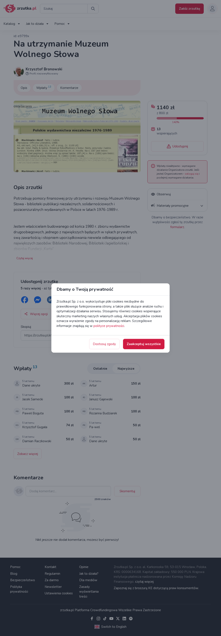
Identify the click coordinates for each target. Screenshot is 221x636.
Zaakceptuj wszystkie (144, 344)
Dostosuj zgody (104, 344)
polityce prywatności (108, 326)
